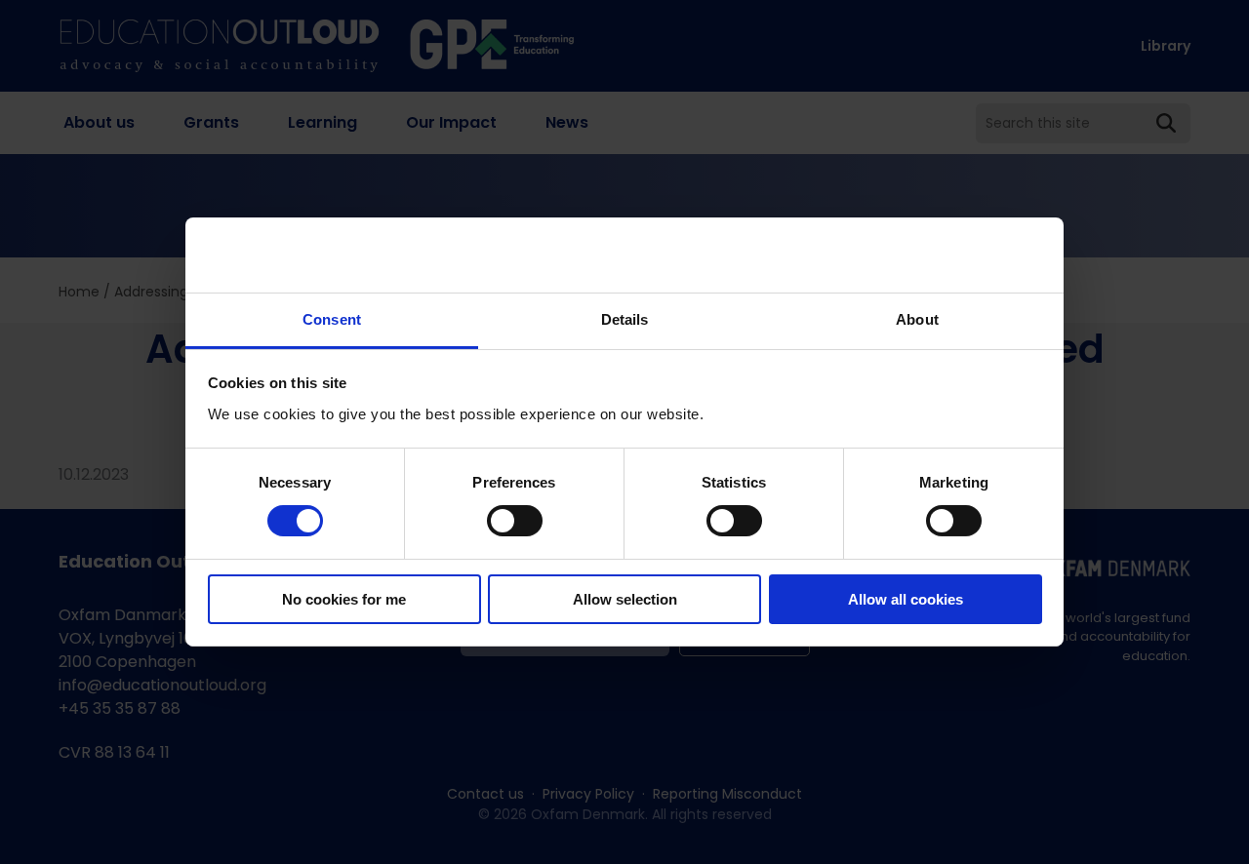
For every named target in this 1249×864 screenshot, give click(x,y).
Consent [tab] (331, 319)
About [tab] (917, 319)
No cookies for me (344, 599)
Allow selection (625, 599)
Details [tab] (625, 319)
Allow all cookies (905, 599)
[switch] (515, 520)
